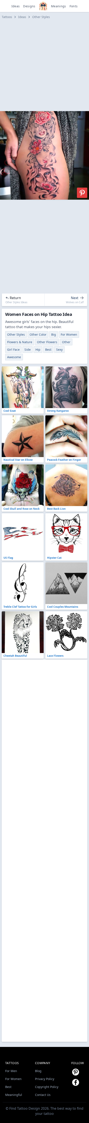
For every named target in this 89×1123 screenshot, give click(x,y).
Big (53, 334)
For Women (69, 334)
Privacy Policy (44, 1079)
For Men (11, 1071)
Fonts (74, 6)
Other (66, 342)
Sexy (59, 349)
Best (48, 349)
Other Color (38, 334)
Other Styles (41, 17)
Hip (37, 349)
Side (27, 349)
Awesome (14, 357)
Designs (29, 6)
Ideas (15, 6)
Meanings (58, 6)
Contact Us (43, 1095)
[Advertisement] (44, 65)
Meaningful (13, 1095)
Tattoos (7, 17)
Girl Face (13, 349)
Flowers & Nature (19, 342)
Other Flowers (47, 342)
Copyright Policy (46, 1087)
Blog (38, 1071)
